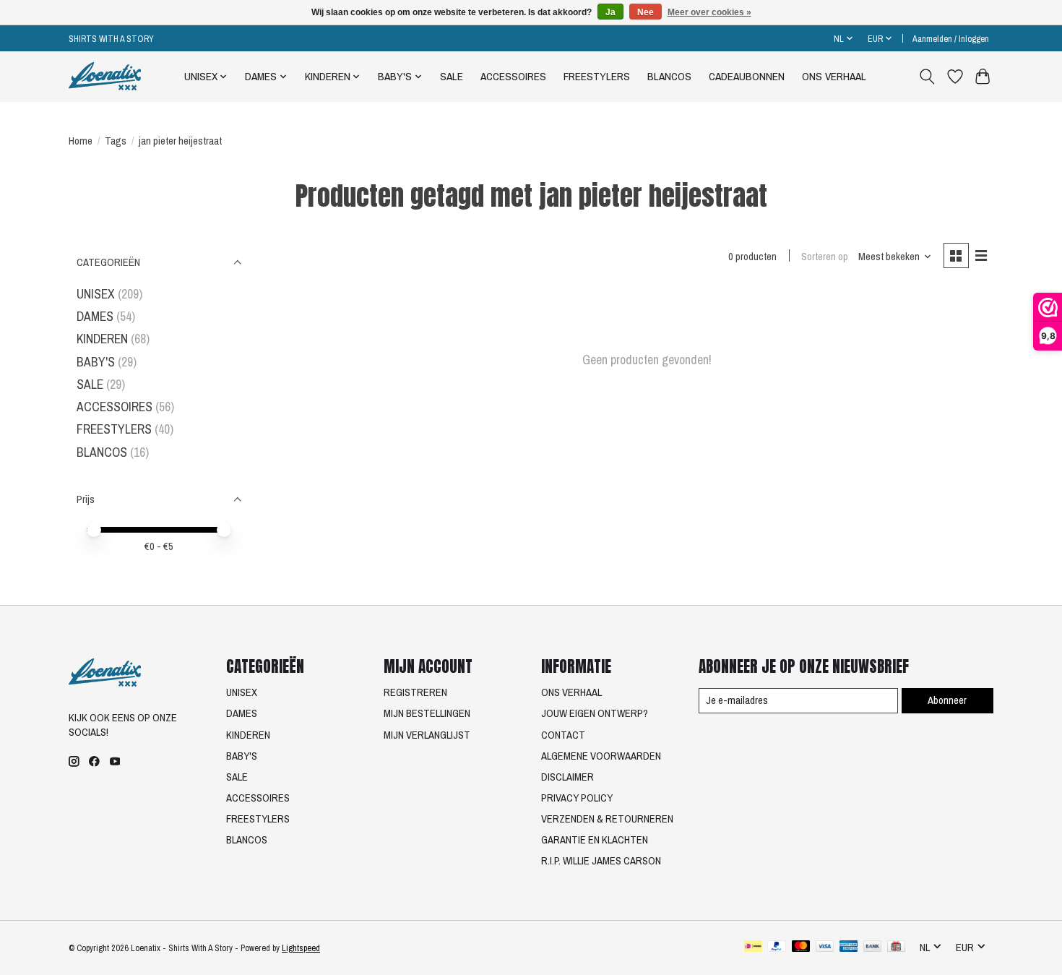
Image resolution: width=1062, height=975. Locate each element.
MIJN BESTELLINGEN (427, 713)
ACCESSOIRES (513, 76)
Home (80, 141)
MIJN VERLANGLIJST (427, 735)
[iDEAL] (753, 947)
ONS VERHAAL (834, 76)
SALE (451, 76)
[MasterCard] (801, 947)
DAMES (95, 316)
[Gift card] (896, 947)
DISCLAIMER (567, 777)
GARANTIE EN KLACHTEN (594, 840)
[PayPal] (776, 947)
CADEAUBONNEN (747, 76)
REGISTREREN (415, 692)
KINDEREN (102, 338)
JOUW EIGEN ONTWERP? (594, 713)
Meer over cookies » (709, 12)
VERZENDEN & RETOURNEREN (607, 819)
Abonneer (947, 700)
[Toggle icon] (927, 77)
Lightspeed (301, 948)
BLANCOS (669, 76)
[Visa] (825, 947)
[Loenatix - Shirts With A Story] (105, 76)
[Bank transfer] (872, 947)
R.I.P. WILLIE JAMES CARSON (601, 861)
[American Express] (848, 947)
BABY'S (96, 361)
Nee (645, 12)
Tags (115, 141)
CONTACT (563, 735)
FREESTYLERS (597, 76)
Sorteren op (824, 256)
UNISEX (96, 293)
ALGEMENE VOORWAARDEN (601, 756)
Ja (610, 12)
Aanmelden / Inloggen (950, 39)
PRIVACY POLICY (577, 798)
